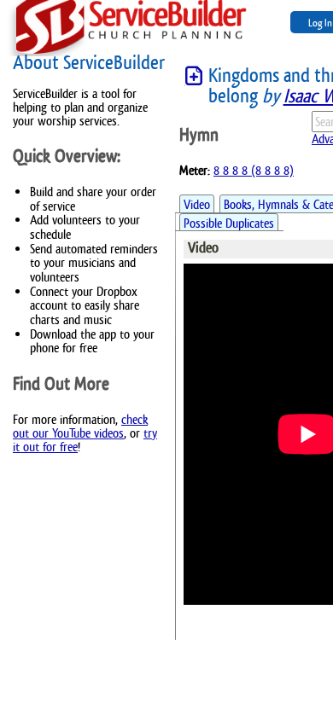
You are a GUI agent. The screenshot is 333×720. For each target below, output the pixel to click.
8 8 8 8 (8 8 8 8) (253, 170)
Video (197, 204)
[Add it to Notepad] (193, 76)
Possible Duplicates (229, 223)
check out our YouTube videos (80, 426)
